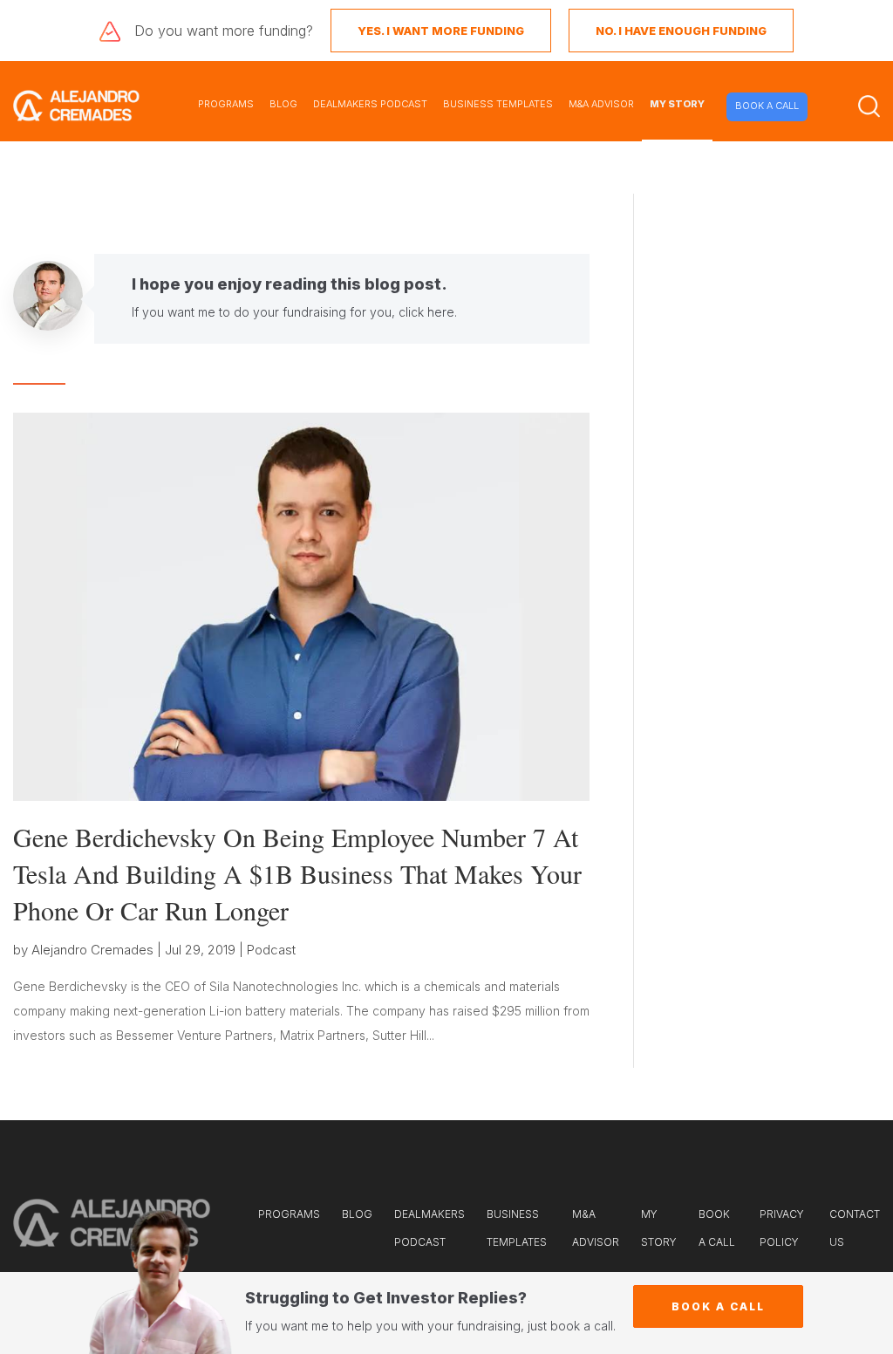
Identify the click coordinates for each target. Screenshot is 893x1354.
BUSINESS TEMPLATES (498, 104)
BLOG (283, 104)
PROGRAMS (226, 104)
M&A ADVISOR (601, 104)
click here (426, 311)
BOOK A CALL (767, 105)
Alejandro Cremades (92, 949)
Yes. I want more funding (441, 31)
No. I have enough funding (681, 31)
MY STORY (677, 104)
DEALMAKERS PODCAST (370, 104)
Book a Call (718, 1306)
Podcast (271, 949)
